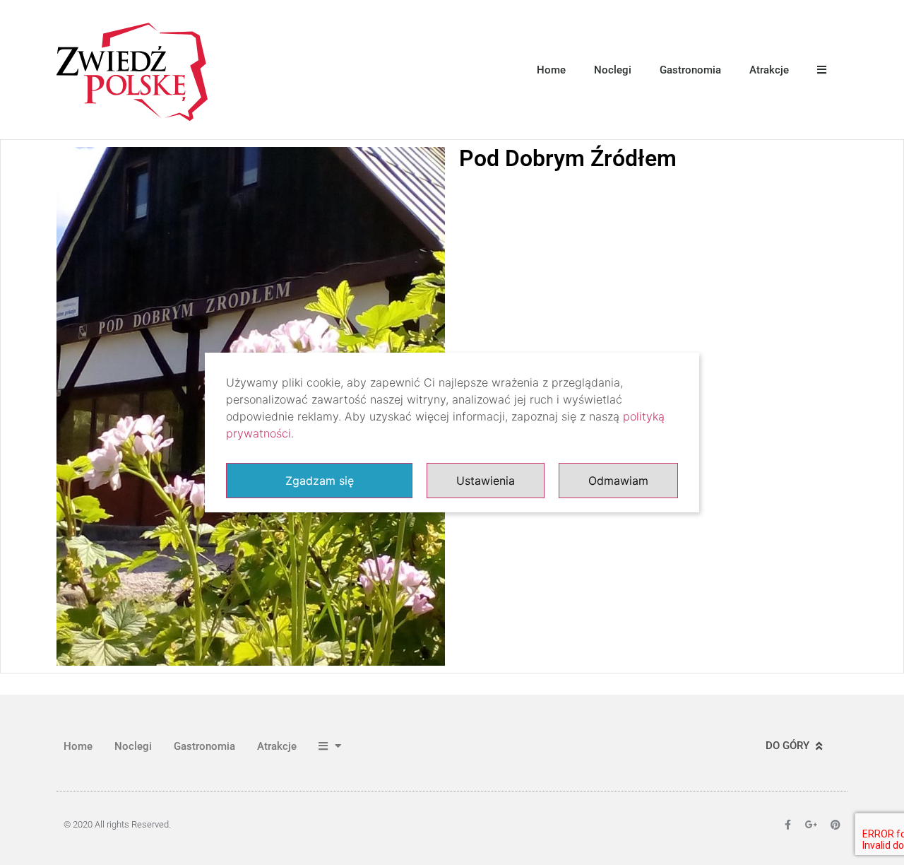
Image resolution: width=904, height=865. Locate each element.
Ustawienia (485, 480)
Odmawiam (618, 480)
